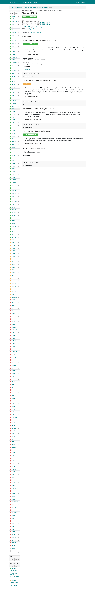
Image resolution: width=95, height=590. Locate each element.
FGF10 (13, 262)
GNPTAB (14, 98)
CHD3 (13, 343)
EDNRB (14, 365)
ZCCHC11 (14, 545)
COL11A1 (14, 349)
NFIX (13, 152)
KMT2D (14, 133)
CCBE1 (14, 332)
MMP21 (14, 450)
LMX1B (13, 439)
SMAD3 (14, 292)
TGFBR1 (14, 212)
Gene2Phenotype (37, 27)
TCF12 (13, 207)
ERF (13, 68)
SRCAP (14, 529)
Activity (36, 2)
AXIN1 (13, 319)
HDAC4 (13, 414)
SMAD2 (14, 510)
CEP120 (14, 341)
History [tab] (39, 32)
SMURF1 (14, 518)
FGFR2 (13, 84)
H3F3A (13, 409)
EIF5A (13, 373)
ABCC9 (14, 300)
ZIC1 (13, 234)
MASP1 (14, 275)
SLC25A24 (14, 191)
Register (83, 2)
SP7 (13, 523)
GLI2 (13, 401)
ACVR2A (14, 302)
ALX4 (13, 30)
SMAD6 (14, 193)
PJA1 (13, 281)
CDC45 (13, 49)
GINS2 (13, 398)
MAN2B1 (14, 141)
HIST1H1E (14, 417)
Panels (18, 2)
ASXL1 (13, 38)
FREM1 (14, 264)
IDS (13, 106)
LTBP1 (13, 139)
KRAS (13, 136)
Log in (77, 2)
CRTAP (13, 354)
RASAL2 (14, 488)
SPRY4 (13, 526)
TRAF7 (13, 223)
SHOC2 (14, 289)
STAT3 (13, 204)
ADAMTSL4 (15, 21)
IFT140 (13, 114)
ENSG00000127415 (46, 23)
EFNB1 (13, 65)
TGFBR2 (14, 215)
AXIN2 (13, 245)
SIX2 (13, 504)
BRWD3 (14, 327)
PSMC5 (14, 474)
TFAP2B (14, 210)
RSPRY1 (14, 180)
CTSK (13, 60)
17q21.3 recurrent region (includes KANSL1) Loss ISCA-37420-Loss (14, 584)
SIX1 (13, 185)
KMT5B (13, 436)
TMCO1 (14, 221)
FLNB (13, 382)
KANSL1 (14, 431)
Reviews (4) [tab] (26, 32)
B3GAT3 (14, 40)
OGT (13, 278)
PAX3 (13, 463)
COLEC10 (14, 352)
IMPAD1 (14, 428)
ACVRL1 (14, 305)
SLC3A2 (14, 507)
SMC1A (14, 515)
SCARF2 (14, 491)
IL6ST (13, 122)
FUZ (13, 395)
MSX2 (13, 147)
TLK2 (13, 218)
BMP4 (13, 324)
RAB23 (13, 171)
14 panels (31, 29)
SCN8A (14, 496)
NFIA (13, 150)
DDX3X (13, 251)
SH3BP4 (14, 499)
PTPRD (14, 483)
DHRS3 (14, 360)
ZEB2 (13, 231)
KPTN (13, 272)
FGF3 (13, 379)
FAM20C (14, 70)
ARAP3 (13, 313)
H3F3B (13, 412)
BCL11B (14, 43)
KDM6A (14, 433)
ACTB (13, 16)
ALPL (13, 27)
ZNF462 (14, 237)
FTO (13, 392)
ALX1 (13, 308)
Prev (12, 13)
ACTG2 (13, 548)
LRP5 (13, 442)
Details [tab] (33, 32)
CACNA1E (14, 330)
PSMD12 (14, 477)
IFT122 (13, 111)
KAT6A (13, 128)
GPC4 (13, 406)
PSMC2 (14, 472)
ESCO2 (14, 259)
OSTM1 (14, 461)
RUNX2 (14, 182)
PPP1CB (14, 283)
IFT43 (13, 423)
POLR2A (14, 469)
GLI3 (13, 92)
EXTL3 (13, 376)
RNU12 (13, 177)
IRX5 (13, 270)
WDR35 (14, 229)
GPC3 (13, 267)
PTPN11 (14, 169)
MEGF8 (14, 144)
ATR (13, 316)
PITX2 (13, 466)
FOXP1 (13, 387)
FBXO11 (14, 76)
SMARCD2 (14, 513)
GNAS (13, 95)
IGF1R (13, 425)
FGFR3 (13, 87)
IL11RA (13, 120)
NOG (13, 455)
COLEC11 (14, 57)
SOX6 (13, 199)
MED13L (14, 447)
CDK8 (13, 338)
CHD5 (13, 248)
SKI (12, 188)
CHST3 (13, 346)
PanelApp (12, 2)
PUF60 (13, 485)
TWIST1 (14, 226)
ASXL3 (13, 242)
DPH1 (13, 256)
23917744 (27, 69)
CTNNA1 (14, 357)
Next (16, 13)
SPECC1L (14, 201)
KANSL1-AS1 (15, 551)
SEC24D (14, 286)
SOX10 (13, 521)
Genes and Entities (27, 2)
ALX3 (13, 311)
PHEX (13, 158)
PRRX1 (14, 163)
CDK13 (13, 51)
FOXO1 (13, 384)
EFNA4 (13, 368)
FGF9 (13, 79)
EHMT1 (14, 371)
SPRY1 (13, 294)
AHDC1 (14, 24)
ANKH (13, 240)
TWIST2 (14, 537)
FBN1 (13, 73)
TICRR (13, 534)
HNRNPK (14, 101)
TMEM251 (14, 297)
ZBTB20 (14, 543)
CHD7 (13, 54)
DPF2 (13, 253)
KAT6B (13, 130)
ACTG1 (13, 19)
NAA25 (13, 453)
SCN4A (14, 493)
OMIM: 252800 (26, 27)
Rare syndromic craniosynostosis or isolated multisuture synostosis (31, 7)
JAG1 (13, 125)
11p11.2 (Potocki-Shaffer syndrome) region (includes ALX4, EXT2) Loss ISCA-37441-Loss (14, 572)
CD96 (13, 335)
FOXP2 (13, 390)
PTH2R (13, 480)
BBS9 (13, 322)
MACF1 (13, 444)
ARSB (13, 35)
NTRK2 (13, 458)
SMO (13, 196)
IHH (13, 117)
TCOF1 (13, 532)
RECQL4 (14, 174)
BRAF (13, 46)
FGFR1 (13, 81)
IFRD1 (13, 420)
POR (13, 160)
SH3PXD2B (15, 502)
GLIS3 (13, 403)
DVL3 (13, 362)
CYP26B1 (14, 62)
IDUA (13, 109)
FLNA (13, 90)
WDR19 (14, 540)
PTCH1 (13, 166)
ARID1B (14, 32)
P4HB (13, 155)
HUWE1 (14, 103)
